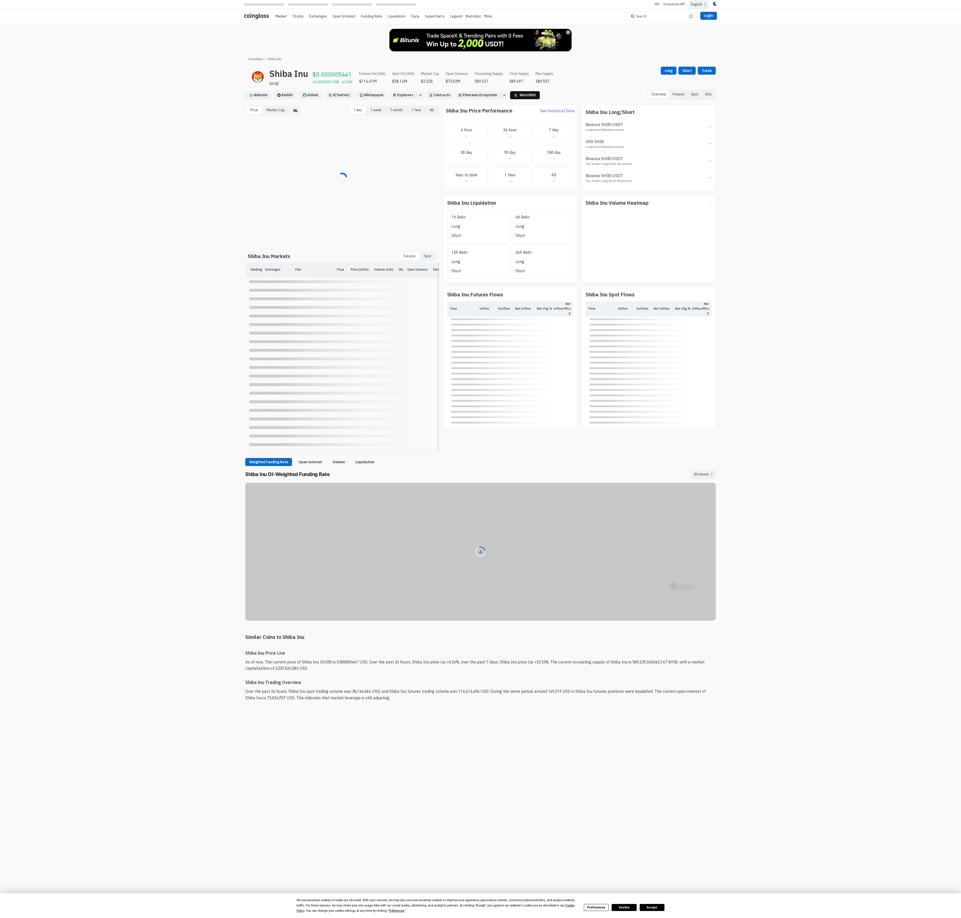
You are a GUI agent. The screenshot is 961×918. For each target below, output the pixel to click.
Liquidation (364, 462)
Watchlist (473, 16)
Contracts (441, 95)
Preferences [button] (396, 910)
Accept (652, 907)
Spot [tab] (694, 94)
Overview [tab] (658, 94)
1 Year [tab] (416, 110)
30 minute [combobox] (701, 474)
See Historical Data (557, 110)
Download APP (674, 4)
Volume (339, 462)
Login (708, 15)
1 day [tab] (357, 110)
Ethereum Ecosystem (479, 95)
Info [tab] (708, 94)
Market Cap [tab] (276, 110)
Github (312, 95)
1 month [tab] (396, 110)
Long (668, 70)
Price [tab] (254, 110)
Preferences (596, 907)
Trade (707, 70)
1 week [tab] (376, 110)
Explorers (405, 95)
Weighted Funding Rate (268, 462)
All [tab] (432, 110)
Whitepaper (374, 95)
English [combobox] (696, 4)
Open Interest (344, 16)
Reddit (287, 95)
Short (687, 70)
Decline (624, 907)
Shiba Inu (275, 59)
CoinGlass (255, 59)
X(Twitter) (341, 95)
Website (260, 95)
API (656, 4)
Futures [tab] (678, 94)
